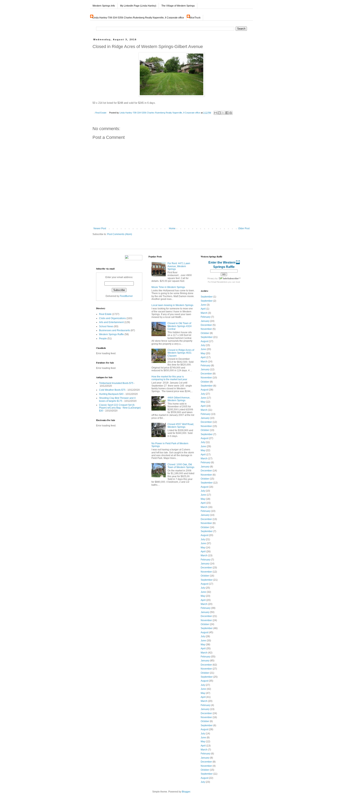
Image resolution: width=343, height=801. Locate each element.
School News (106, 326)
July (203, 345)
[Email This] (216, 113)
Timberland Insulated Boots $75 (116, 383)
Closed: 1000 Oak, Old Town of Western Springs (181, 466)
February (205, 317)
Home (172, 228)
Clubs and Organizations (112, 318)
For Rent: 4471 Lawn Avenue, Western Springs (179, 266)
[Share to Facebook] (227, 113)
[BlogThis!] (219, 113)
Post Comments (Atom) (119, 234)
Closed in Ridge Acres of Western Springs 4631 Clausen (181, 353)
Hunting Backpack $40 (111, 394)
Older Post (244, 228)
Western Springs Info (103, 5)
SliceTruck (194, 17)
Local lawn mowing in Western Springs (172, 305)
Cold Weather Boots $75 (112, 390)
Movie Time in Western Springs (168, 287)
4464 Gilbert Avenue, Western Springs (179, 399)
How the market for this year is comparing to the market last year (169, 378)
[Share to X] (223, 113)
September (207, 296)
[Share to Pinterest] (231, 113)
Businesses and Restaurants (114, 330)
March (204, 313)
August (204, 341)
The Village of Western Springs (178, 5)
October (205, 333)
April (203, 308)
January (205, 321)
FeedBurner (126, 296)
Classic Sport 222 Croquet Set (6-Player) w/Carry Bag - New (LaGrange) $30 (120, 408)
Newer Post (99, 228)
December (206, 325)
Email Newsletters (219, 282)
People (103, 338)
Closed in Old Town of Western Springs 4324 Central (180, 326)
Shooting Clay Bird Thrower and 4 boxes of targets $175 (117, 399)
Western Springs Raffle (111, 334)
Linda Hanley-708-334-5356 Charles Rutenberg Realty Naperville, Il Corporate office (138, 17)
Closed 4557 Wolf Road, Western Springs (181, 425)
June (203, 304)
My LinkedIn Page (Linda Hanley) (138, 5)
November (206, 329)
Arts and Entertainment (111, 322)
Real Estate (100, 112)
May (203, 353)
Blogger (186, 791)
